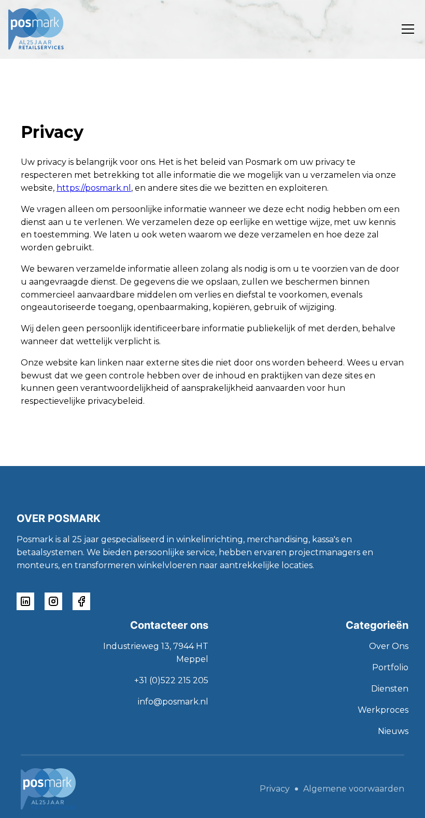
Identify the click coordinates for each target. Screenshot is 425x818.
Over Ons (388, 646)
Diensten (389, 689)
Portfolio (390, 667)
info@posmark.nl (173, 702)
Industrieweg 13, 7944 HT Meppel (155, 652)
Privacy (275, 789)
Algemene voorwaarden (353, 789)
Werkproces (383, 710)
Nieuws (393, 731)
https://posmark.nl (93, 188)
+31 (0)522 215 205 (171, 680)
